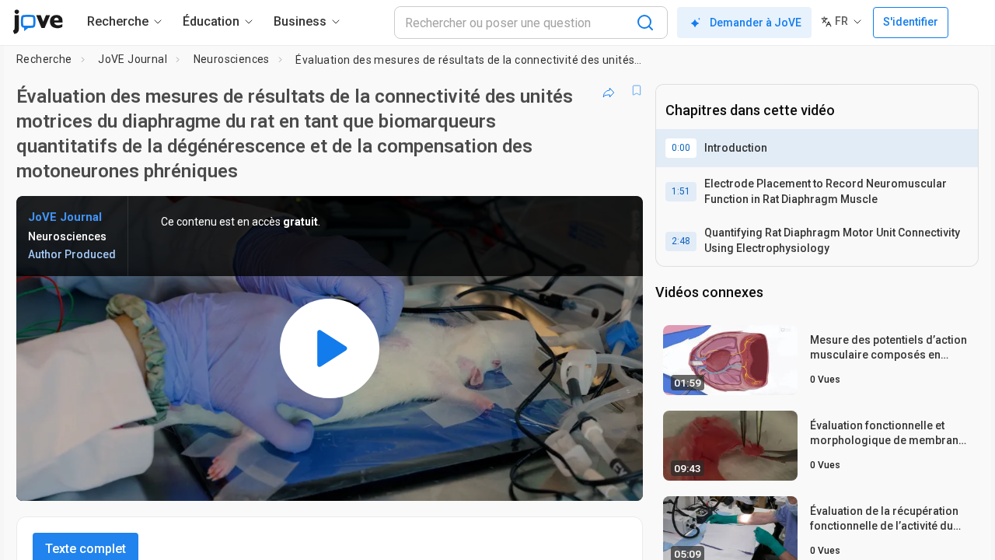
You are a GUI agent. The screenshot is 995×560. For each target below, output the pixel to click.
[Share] (608, 90)
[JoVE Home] (37, 21)
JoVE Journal (132, 59)
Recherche (44, 59)
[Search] (645, 22)
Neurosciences (232, 59)
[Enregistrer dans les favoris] (636, 90)
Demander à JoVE (755, 22)
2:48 (681, 241)
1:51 (681, 191)
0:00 (681, 147)
